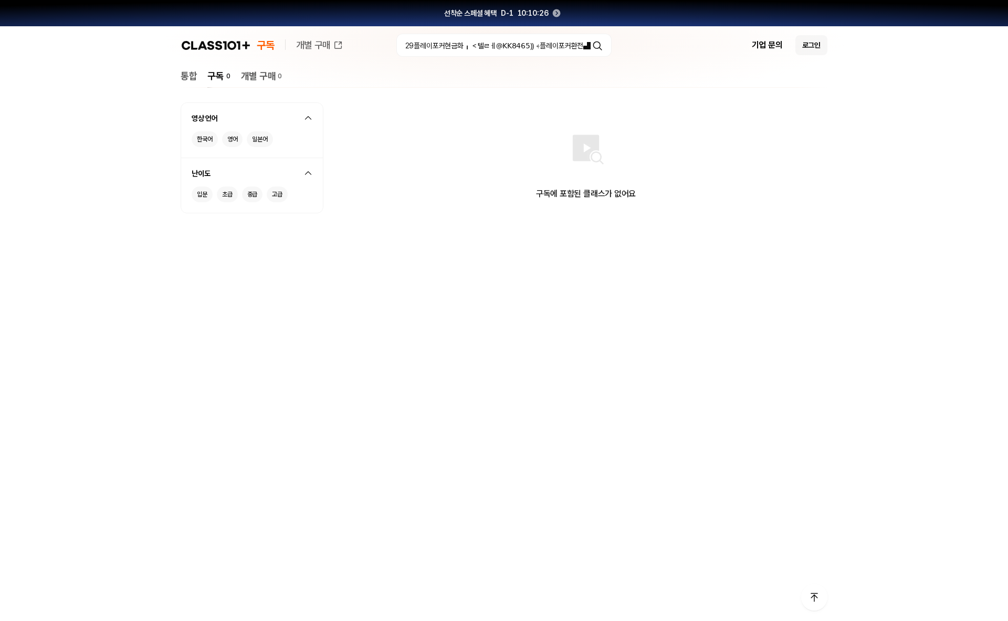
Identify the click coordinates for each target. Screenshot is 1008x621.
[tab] (189, 76)
